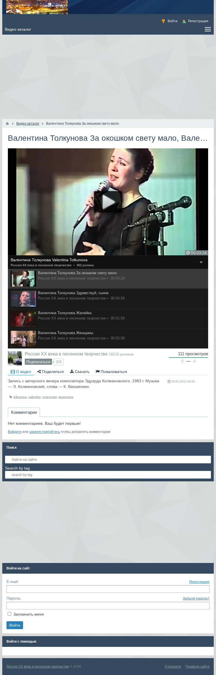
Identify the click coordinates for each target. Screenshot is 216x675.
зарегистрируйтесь (44, 432)
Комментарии (24, 412)
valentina (34, 397)
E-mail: (12, 581)
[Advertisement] (108, 76)
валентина (65, 397)
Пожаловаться (113, 371)
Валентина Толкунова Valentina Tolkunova (49, 260)
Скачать (81, 371)
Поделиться (52, 371)
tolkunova (20, 397)
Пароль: (13, 598)
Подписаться (38, 361)
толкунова (49, 397)
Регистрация (199, 582)
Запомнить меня (28, 614)
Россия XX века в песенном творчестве (41, 265)
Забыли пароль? (196, 598)
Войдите (15, 432)
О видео (23, 371)
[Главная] (7, 123)
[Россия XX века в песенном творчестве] (15, 358)
